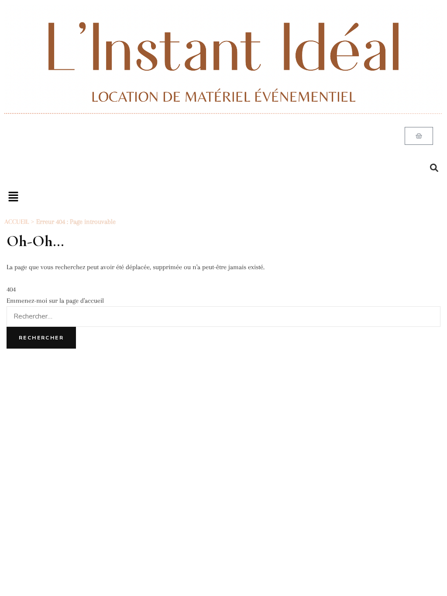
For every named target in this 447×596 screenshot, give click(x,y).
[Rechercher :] (223, 316)
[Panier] (419, 136)
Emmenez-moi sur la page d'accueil (55, 301)
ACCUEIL (16, 222)
